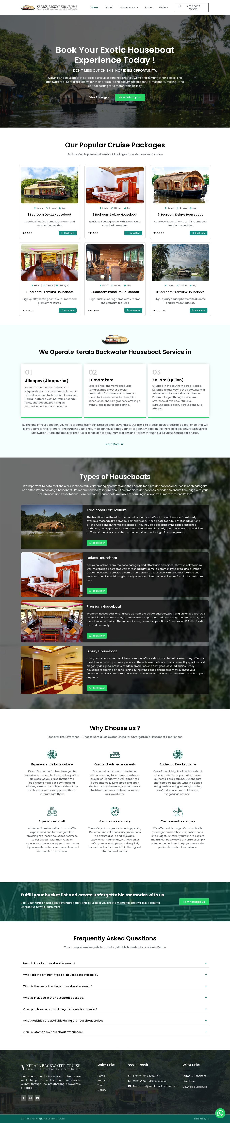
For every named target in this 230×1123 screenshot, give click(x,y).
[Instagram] (30, 1098)
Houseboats (127, 7)
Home (94, 7)
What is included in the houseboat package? (54, 998)
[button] (192, 7)
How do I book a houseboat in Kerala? (49, 963)
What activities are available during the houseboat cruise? (63, 1021)
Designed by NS (201, 1118)
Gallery (163, 7)
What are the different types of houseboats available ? (60, 975)
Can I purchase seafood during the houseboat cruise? (60, 1009)
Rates (149, 7)
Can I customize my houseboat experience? (53, 1032)
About (109, 7)
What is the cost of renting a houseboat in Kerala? (57, 986)
